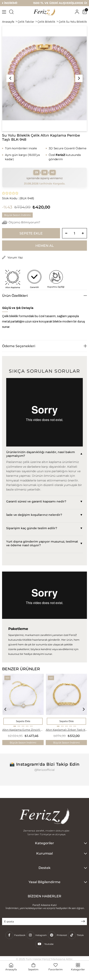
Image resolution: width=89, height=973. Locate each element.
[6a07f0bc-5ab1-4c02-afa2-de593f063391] (44, 816)
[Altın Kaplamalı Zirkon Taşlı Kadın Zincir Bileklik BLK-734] (66, 700)
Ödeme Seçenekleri (18, 346)
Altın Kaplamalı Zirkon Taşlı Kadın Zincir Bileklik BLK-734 (66, 729)
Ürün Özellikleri (15, 296)
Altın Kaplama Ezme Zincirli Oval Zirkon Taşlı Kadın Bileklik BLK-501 (23, 729)
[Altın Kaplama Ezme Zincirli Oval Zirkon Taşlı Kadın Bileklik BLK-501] (23, 700)
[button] (14, 726)
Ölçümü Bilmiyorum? (24, 222)
